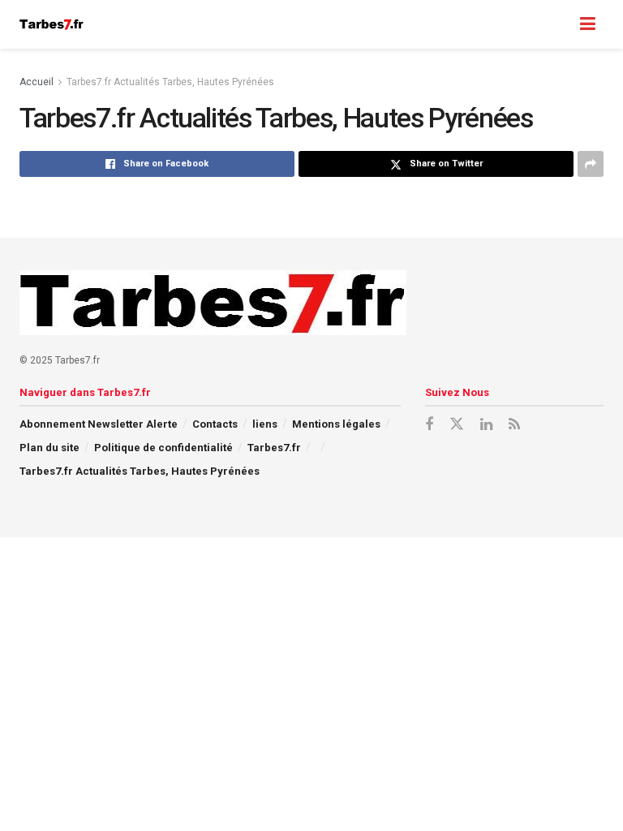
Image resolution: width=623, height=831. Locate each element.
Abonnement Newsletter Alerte (98, 424)
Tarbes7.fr (274, 447)
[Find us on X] (456, 424)
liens (264, 424)
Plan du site (49, 447)
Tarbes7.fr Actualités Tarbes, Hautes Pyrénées (170, 82)
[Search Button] (556, 24)
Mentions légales (336, 424)
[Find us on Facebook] (429, 425)
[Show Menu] (587, 24)
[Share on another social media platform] (591, 164)
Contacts (215, 424)
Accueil (36, 82)
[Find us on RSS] (514, 425)
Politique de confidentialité (163, 447)
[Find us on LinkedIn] (486, 425)
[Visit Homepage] (51, 24)
